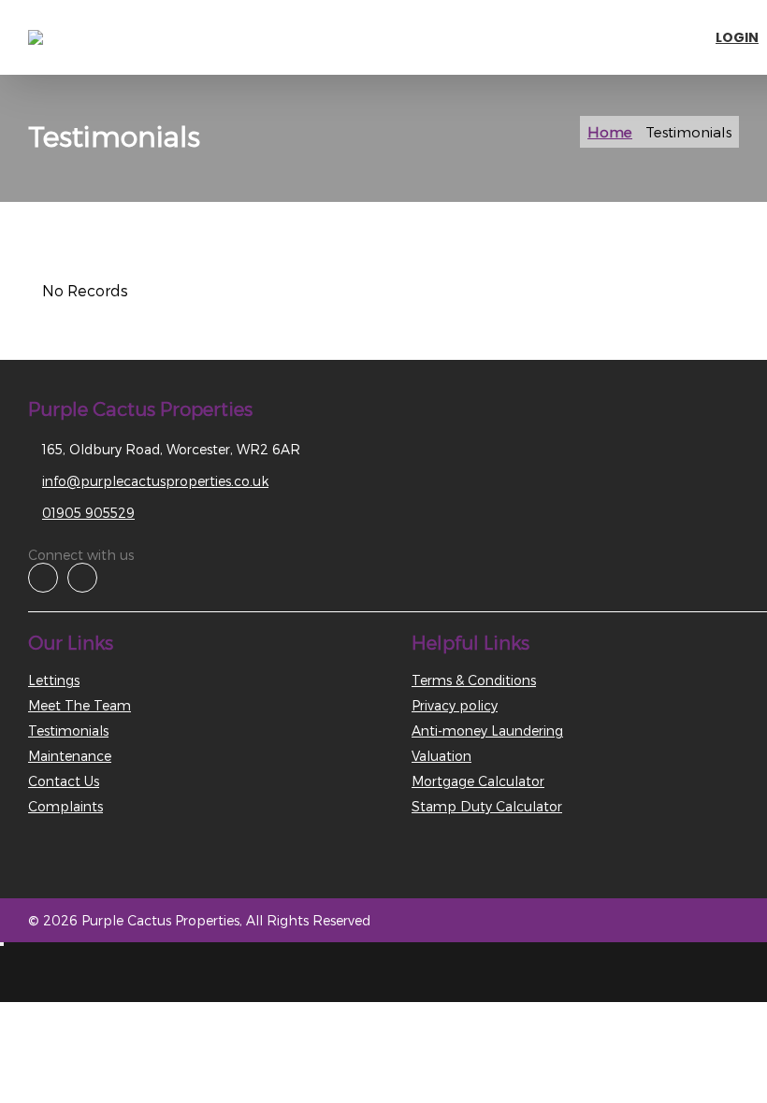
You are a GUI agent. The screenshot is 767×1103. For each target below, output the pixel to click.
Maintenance (69, 756)
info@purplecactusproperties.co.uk (155, 481)
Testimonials (68, 730)
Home (609, 131)
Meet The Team (79, 705)
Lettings (54, 680)
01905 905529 (88, 513)
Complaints (65, 806)
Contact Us (63, 781)
